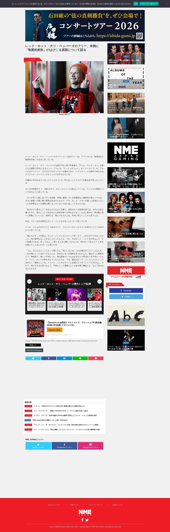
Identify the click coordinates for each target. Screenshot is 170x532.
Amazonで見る (55, 329)
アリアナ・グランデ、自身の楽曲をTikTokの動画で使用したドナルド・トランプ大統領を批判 (65, 415)
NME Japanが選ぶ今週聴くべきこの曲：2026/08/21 (50, 420)
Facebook (127, 290)
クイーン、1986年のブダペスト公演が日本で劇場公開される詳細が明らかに (59, 406)
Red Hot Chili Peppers (34, 350)
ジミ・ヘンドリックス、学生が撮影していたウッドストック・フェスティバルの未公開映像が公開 (67, 429)
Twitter (127, 296)
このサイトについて (54, 505)
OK (136, 4)
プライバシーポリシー (95, 505)
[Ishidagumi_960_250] (85, 25)
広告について (74, 505)
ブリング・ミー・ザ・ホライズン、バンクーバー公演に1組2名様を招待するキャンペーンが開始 (66, 425)
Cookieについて (117, 505)
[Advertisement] (64, 135)
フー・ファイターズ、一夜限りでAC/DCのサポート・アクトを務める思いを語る (61, 411)
